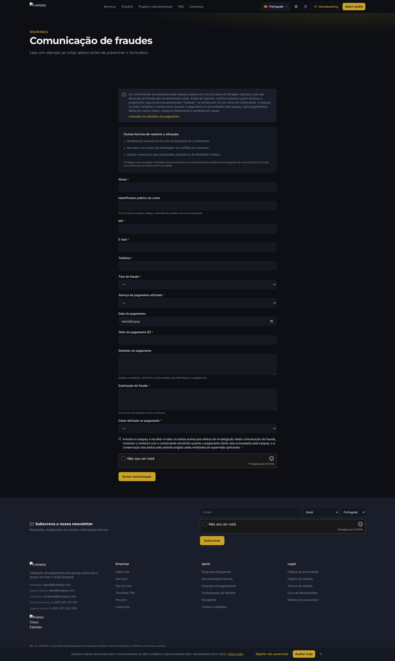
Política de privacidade (303, 572)
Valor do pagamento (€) (135, 332)
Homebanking (328, 6)
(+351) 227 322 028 (63, 608)
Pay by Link (123, 586)
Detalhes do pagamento (134, 350)
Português (276, 6)
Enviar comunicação (137, 476)
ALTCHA (269, 463)
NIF (121, 221)
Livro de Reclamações (302, 593)
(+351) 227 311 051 (64, 602)
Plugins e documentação (155, 6)
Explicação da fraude (134, 385)
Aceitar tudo (304, 654)
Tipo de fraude (129, 276)
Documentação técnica (217, 579)
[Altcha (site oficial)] (271, 458)
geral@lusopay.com (57, 584)
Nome (123, 179)
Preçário (127, 6)
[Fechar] (321, 654)
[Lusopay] (38, 6)
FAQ (181, 6)
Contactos (196, 6)
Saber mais (235, 654)
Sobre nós (122, 572)
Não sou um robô (141, 458)
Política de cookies (300, 579)
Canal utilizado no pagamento (140, 420)
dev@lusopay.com (61, 590)
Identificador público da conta (139, 198)
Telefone (125, 258)
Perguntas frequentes (216, 572)
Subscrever (212, 540)
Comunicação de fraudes (218, 593)
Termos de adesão (300, 586)
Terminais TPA (125, 593)
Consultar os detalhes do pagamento (154, 116)
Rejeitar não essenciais (272, 654)
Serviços (110, 6)
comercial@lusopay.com (59, 596)
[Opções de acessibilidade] (305, 6)
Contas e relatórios (214, 607)
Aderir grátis (354, 6)
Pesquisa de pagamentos (219, 586)
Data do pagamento (131, 313)
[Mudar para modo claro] (296, 6)
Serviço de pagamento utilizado (141, 295)
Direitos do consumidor (303, 600)
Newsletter (209, 600)
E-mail (123, 239)
